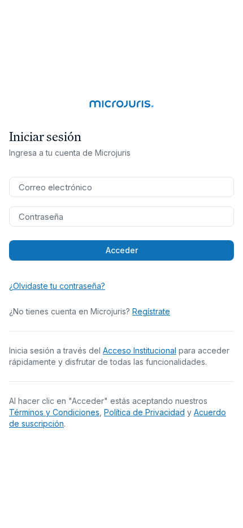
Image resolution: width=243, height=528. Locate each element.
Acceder (122, 250)
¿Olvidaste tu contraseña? (57, 286)
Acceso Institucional (139, 350)
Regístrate (151, 311)
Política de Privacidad (144, 412)
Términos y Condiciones (54, 412)
